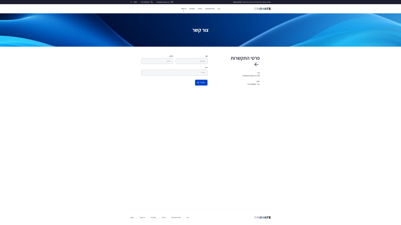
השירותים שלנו (176, 217)
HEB (135, 2)
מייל (206, 67)
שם (206, 56)
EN (131, 2)
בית (188, 217)
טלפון (171, 56)
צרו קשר (142, 217)
